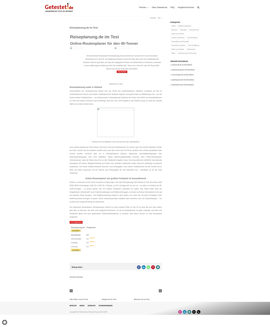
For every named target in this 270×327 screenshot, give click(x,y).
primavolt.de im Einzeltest (182, 65)
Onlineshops (191, 49)
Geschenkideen (192, 37)
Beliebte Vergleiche (184, 26)
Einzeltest (183, 30)
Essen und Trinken (177, 34)
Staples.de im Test (109, 299)
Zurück (153, 18)
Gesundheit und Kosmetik (180, 41)
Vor (159, 18)
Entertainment (194, 30)
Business (174, 30)
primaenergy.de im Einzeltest (183, 70)
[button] (198, 8)
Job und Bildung (193, 45)
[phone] (198, 312)
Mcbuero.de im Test (142, 299)
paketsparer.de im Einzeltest (183, 80)
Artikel (173, 26)
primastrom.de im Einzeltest (183, 85)
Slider (173, 53)
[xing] (189, 312)
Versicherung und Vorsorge (187, 53)
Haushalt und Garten (178, 45)
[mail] (194, 312)
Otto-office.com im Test (79, 299)
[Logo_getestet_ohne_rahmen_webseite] (58, 2)
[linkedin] (184, 312)
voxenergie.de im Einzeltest (183, 75)
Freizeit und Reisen (177, 37)
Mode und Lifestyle (177, 49)
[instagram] (180, 312)
